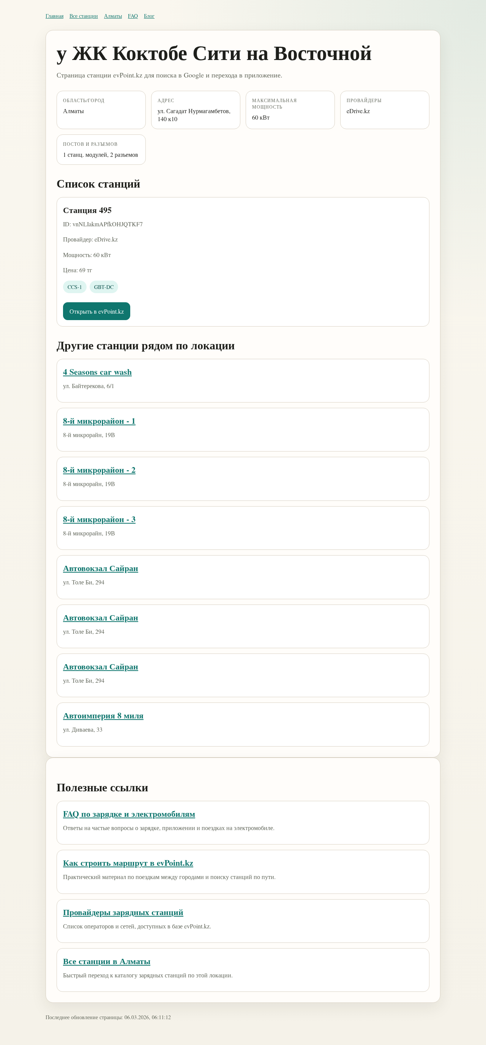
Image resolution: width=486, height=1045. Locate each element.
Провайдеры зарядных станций (123, 912)
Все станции (83, 15)
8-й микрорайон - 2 (99, 469)
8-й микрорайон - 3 (99, 519)
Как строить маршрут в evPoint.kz (128, 862)
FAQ (133, 15)
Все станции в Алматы (106, 961)
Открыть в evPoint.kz (96, 311)
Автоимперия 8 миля (103, 715)
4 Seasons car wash (97, 371)
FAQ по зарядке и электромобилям (129, 813)
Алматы (113, 15)
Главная (54, 15)
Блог (149, 15)
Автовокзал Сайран (100, 568)
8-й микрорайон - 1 (99, 420)
